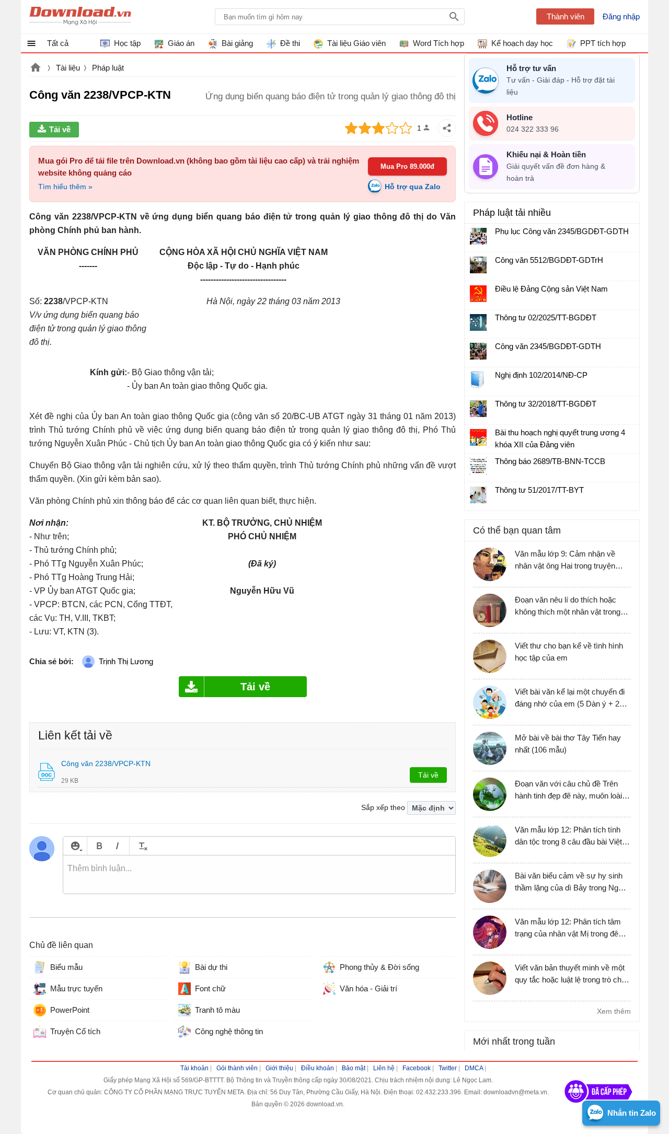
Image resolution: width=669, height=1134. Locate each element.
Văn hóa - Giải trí (368, 988)
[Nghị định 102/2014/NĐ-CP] (478, 380)
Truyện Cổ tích (75, 1031)
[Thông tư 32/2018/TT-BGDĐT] (478, 408)
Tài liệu (68, 67)
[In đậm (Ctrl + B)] (99, 846)
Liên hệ (384, 1068)
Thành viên (565, 16)
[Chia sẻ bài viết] (447, 128)
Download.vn (35, 68)
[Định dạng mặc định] (141, 846)
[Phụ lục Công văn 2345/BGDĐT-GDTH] (478, 236)
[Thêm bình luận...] (259, 875)
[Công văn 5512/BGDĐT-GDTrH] (478, 265)
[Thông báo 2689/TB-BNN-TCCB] (478, 466)
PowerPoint (69, 1009)
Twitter (448, 1068)
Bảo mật (353, 1068)
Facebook (416, 1068)
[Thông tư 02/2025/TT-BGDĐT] (478, 322)
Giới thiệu (279, 1068)
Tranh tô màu (217, 1009)
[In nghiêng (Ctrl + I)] (117, 846)
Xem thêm (614, 1011)
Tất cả (57, 43)
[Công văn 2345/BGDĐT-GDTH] (478, 351)
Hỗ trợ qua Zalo (413, 186)
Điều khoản (317, 1068)
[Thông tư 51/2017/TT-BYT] (478, 495)
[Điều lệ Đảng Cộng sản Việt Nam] (478, 293)
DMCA (474, 1068)
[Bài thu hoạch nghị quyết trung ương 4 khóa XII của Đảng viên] (478, 437)
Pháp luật (108, 67)
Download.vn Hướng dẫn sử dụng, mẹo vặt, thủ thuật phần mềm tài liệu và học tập (80, 16)
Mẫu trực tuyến (76, 988)
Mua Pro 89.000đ (407, 166)
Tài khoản (194, 1068)
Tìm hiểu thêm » (65, 186)
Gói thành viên (237, 1068)
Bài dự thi (211, 967)
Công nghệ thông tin (229, 1031)
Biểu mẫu (66, 967)
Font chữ (210, 988)
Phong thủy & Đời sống (379, 967)
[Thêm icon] (75, 846)
